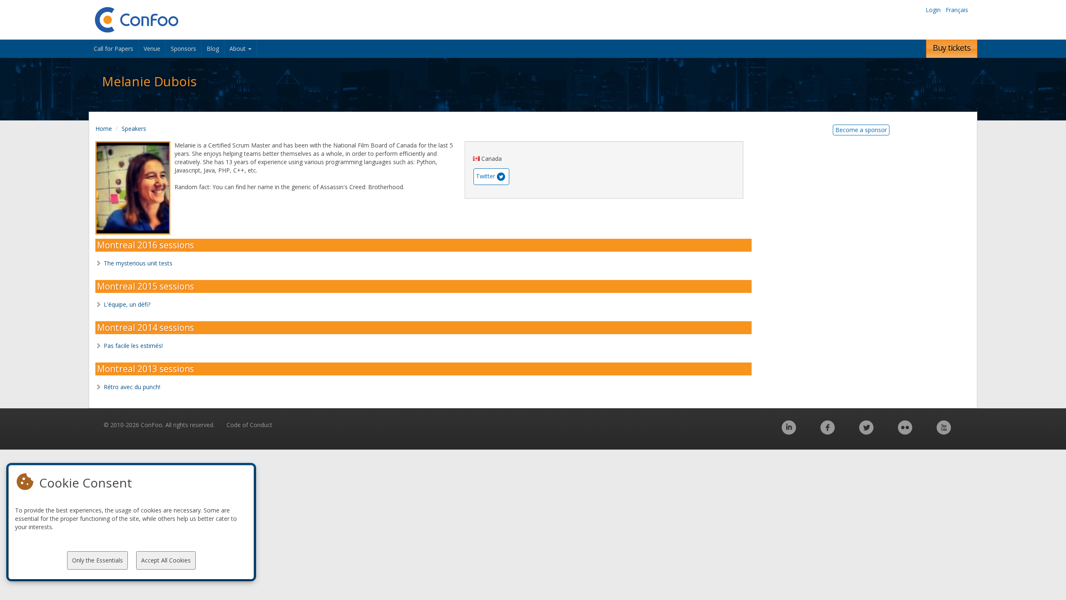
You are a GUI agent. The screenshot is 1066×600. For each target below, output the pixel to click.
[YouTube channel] (943, 432)
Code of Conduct (249, 425)
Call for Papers (113, 48)
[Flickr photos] (905, 432)
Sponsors (183, 48)
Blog (213, 48)
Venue (152, 48)
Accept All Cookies (166, 560)
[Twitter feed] (866, 432)
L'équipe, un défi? (127, 304)
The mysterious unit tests (138, 263)
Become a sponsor (861, 130)
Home (103, 128)
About (238, 48)
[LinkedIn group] (788, 432)
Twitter (485, 176)
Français (957, 10)
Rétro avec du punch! (132, 387)
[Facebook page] (827, 432)
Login (933, 10)
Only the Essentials (97, 560)
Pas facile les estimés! (133, 346)
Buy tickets (952, 47)
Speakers (134, 128)
